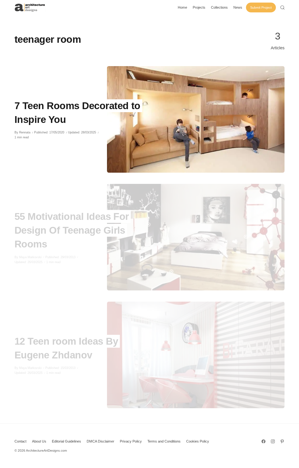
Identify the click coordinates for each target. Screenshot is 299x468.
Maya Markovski (30, 257)
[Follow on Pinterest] (282, 441)
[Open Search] (282, 7)
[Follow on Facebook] (263, 441)
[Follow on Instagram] (273, 441)
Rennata (24, 132)
